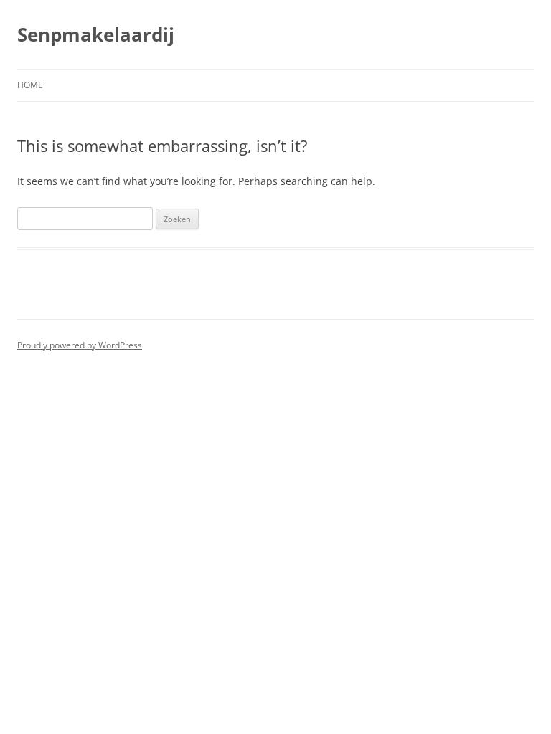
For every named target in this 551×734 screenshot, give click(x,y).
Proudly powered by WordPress (79, 345)
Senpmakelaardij (95, 34)
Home (30, 85)
